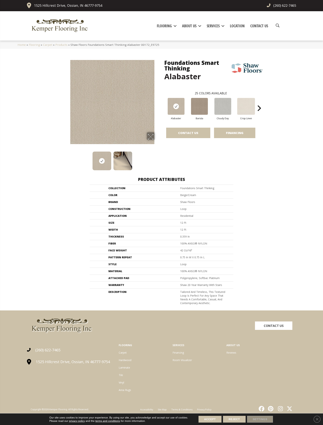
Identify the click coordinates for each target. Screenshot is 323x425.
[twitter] (289, 409)
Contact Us (188, 133)
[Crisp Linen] (246, 106)
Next (157, 159)
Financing (234, 133)
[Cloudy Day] (222, 106)
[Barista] (199, 106)
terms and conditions (107, 420)
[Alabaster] (176, 106)
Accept (210, 419)
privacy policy (77, 420)
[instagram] (279, 409)
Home (22, 45)
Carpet (47, 45)
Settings (260, 419)
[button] (273, 325)
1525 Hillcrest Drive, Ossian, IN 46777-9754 (68, 5)
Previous (68, 159)
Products (61, 45)
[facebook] (261, 409)
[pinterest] (270, 409)
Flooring (34, 45)
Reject (234, 419)
